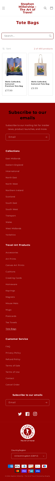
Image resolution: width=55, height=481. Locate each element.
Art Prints (11, 259)
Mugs (8, 310)
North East (11, 177)
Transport (11, 215)
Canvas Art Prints (15, 265)
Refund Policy (13, 359)
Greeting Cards (14, 278)
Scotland (10, 196)
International (12, 171)
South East (11, 203)
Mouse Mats (12, 303)
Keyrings (10, 290)
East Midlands (13, 158)
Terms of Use (12, 372)
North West (12, 184)
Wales (9, 222)
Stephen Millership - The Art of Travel (23, 476)
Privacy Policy (13, 353)
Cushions (10, 271)
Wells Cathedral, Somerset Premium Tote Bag (14, 84)
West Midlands (13, 228)
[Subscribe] (46, 137)
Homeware (11, 284)
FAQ (8, 346)
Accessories (12, 252)
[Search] (50, 36)
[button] (3, 8)
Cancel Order (13, 384)
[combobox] (28, 36)
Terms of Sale (13, 365)
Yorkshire (11, 235)
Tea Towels (11, 322)
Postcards (11, 316)
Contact (10, 378)
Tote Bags (11, 329)
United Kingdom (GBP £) (26, 456)
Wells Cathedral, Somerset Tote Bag (40, 83)
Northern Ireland (14, 190)
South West (12, 209)
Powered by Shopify (43, 476)
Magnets (10, 297)
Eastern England (14, 165)
